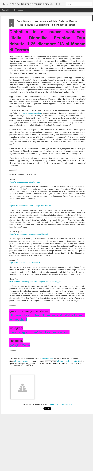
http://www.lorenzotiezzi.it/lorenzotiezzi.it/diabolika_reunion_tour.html (47, 317)
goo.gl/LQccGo (19, 345)
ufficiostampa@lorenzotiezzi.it (68, 361)
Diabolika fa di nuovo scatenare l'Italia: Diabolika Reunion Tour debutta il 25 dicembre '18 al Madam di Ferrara (47, 22)
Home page (18, 10)
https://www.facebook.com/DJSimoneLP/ (24, 262)
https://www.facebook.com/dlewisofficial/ (24, 182)
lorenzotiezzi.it (47, 358)
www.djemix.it (46, 205)
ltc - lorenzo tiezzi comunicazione (59, 404)
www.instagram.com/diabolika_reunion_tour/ (39, 332)
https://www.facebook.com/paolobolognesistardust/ (28, 234)
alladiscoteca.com (21, 361)
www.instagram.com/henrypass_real (47, 281)
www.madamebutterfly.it (32, 113)
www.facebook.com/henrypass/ (21, 281)
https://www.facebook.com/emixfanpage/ (24, 205)
